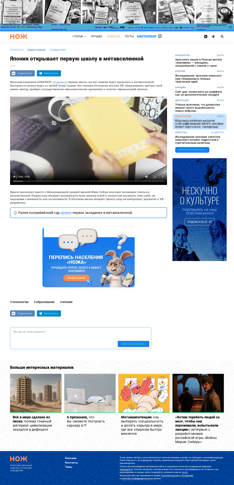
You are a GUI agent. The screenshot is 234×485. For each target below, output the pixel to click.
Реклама (71, 458)
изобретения (183, 116)
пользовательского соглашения (177, 475)
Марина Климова (37, 49)
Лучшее (96, 36)
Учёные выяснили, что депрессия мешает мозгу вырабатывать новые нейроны (197, 107)
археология (182, 55)
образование (45, 302)
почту (185, 472)
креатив (180, 71)
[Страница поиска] (222, 36)
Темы (68, 467)
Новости (113, 36)
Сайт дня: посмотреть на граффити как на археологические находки (198, 93)
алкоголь (181, 132)
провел (66, 213)
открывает (59, 82)
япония (67, 302)
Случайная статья (160, 36)
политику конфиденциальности (137, 478)
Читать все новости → (192, 149)
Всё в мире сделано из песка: (32, 423)
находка (180, 87)
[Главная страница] (18, 36)
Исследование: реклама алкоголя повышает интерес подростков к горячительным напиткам (197, 139)
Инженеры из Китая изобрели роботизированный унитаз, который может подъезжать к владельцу (199, 123)
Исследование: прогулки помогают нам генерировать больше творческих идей (198, 78)
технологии (17, 50)
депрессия (182, 100)
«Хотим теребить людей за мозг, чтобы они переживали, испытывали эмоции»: (197, 429)
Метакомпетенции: (142, 425)
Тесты (129, 36)
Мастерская (146, 36)
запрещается (126, 469)
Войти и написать (133, 344)
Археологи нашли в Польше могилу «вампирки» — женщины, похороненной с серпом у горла (198, 62)
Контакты (71, 462)
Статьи (78, 36)
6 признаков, (86, 421)
